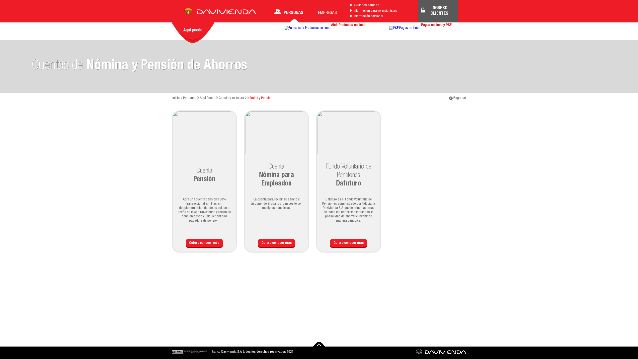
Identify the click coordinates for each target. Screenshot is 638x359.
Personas (293, 13)
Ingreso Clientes (439, 11)
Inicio (176, 98)
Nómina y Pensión (259, 98)
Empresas (327, 13)
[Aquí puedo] (193, 32)
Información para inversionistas (375, 11)
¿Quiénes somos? (366, 5)
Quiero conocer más (204, 243)
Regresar (459, 98)
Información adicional (368, 16)
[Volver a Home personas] (220, 12)
